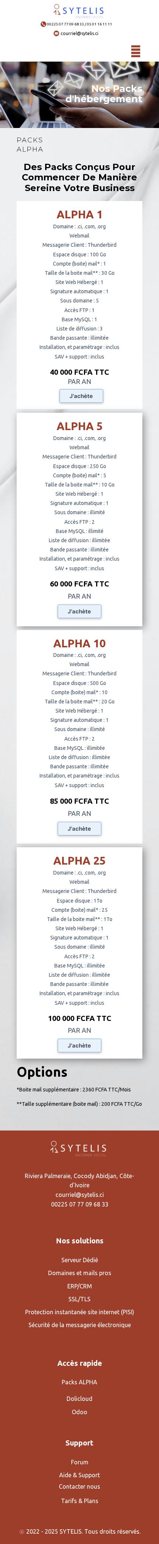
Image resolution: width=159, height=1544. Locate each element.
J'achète (81, 395)
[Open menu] (135, 51)
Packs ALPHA (79, 1382)
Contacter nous (79, 1486)
